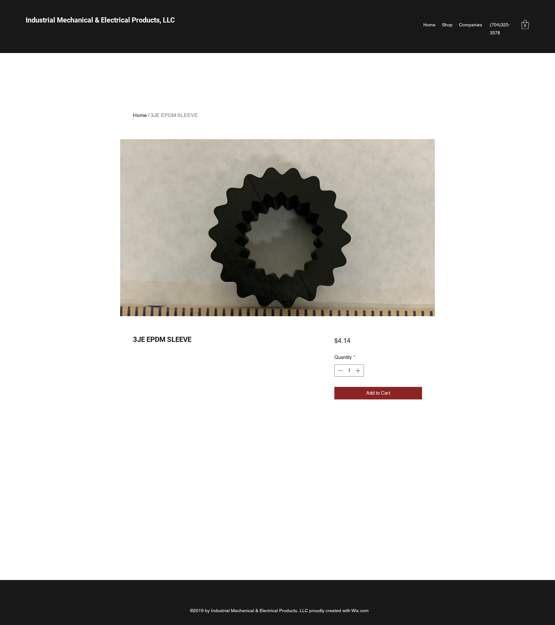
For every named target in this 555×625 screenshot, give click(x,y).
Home (140, 115)
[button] (525, 24)
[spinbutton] (349, 371)
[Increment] (358, 371)
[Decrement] (339, 371)
